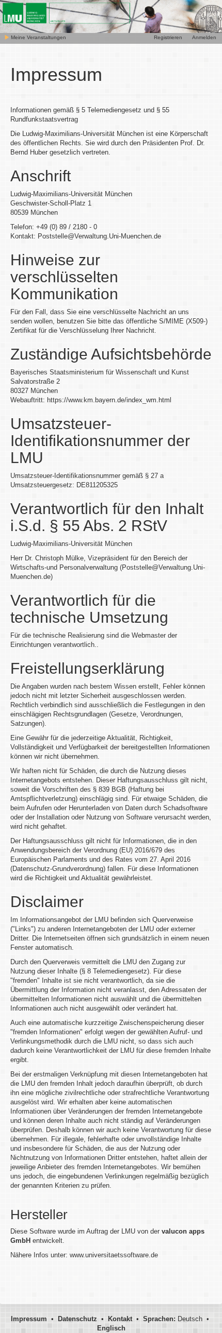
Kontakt (120, 1319)
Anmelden (204, 37)
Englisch (111, 1328)
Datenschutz (77, 1319)
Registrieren (168, 37)
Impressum (29, 1319)
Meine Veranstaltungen (37, 37)
